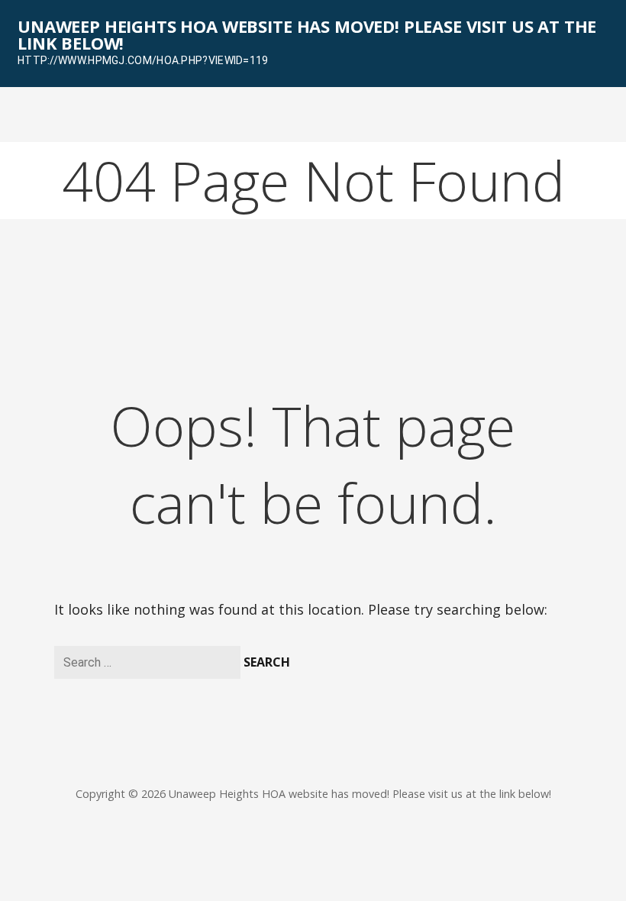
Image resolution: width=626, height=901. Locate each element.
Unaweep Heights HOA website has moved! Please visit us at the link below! (307, 34)
